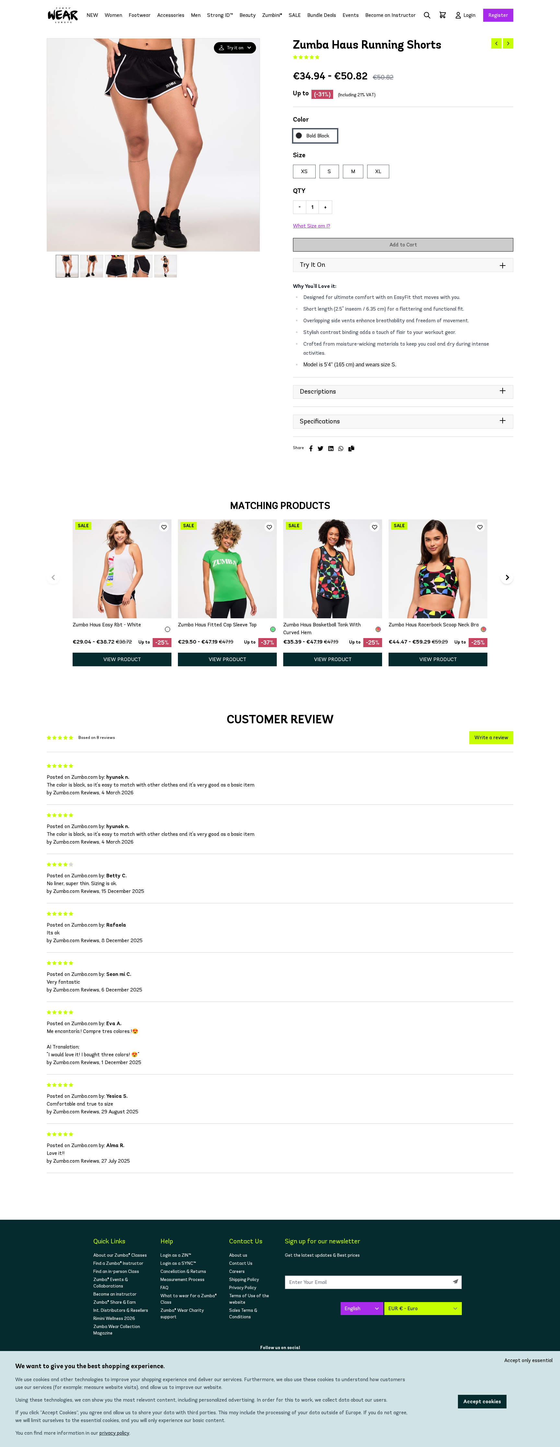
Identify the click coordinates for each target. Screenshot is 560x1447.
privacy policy (114, 1433)
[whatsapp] (341, 448)
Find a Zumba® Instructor (118, 1263)
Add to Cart (403, 245)
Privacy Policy (242, 1287)
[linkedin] (330, 448)
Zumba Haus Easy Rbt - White (107, 625)
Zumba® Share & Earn (114, 1302)
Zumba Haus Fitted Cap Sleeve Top (217, 625)
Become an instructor (114, 1294)
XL (378, 171)
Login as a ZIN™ (175, 1255)
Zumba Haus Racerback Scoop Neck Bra (434, 625)
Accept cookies (482, 1401)
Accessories (170, 15)
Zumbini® (272, 15)
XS (304, 171)
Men (196, 15)
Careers (237, 1271)
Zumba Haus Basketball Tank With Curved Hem (322, 628)
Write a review (491, 737)
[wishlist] (164, 527)
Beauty (247, 15)
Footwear (140, 15)
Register (498, 15)
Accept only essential (528, 1360)
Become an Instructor (390, 15)
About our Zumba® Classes (120, 1255)
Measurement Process (182, 1279)
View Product (122, 659)
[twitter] (320, 448)
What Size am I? (311, 226)
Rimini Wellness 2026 (114, 1318)
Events (351, 15)
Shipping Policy (244, 1279)
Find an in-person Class (116, 1271)
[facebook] (311, 448)
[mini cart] (443, 15)
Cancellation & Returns (183, 1271)
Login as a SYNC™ (178, 1263)
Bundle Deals (321, 15)
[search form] (427, 15)
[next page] (508, 43)
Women (113, 15)
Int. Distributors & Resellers (120, 1310)
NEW (92, 15)
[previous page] (496, 43)
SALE (295, 15)
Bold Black (317, 136)
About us (238, 1255)
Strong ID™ (220, 15)
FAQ (164, 1287)
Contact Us (240, 1263)
